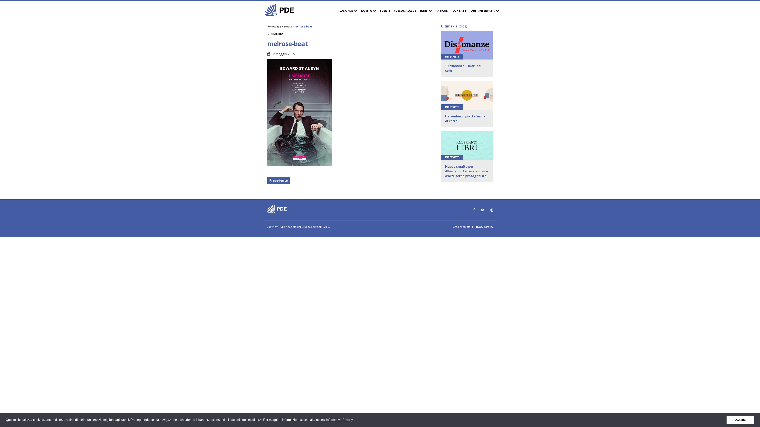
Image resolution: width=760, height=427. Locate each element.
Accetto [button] (740, 419)
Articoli (442, 10)
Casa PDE (346, 10)
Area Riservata (483, 10)
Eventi (385, 10)
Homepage (274, 26)
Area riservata (461, 227)
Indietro (277, 33)
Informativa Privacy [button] (339, 419)
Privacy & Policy (484, 227)
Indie (424, 10)
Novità (366, 10)
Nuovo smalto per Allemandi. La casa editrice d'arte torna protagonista (466, 171)
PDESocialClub (405, 10)
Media (288, 26)
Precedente (278, 180)
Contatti (459, 10)
